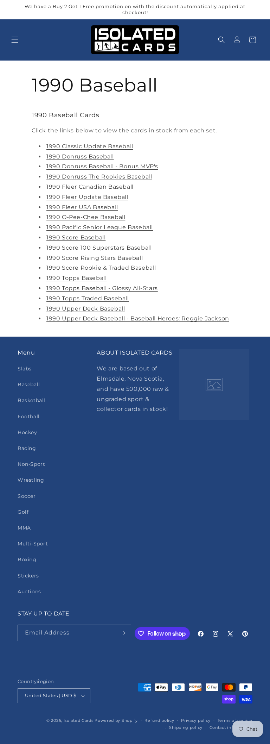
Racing (27, 448)
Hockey (27, 432)
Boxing (27, 559)
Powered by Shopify (116, 720)
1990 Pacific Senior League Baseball (99, 227)
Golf (23, 512)
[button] (14, 40)
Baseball (29, 384)
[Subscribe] (123, 633)
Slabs (25, 368)
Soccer (27, 496)
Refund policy (159, 720)
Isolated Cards (79, 720)
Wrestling (31, 480)
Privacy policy (196, 720)
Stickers (28, 576)
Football (29, 416)
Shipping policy (185, 727)
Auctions (29, 591)
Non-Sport (31, 464)
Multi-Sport (33, 543)
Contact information (231, 727)
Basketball (31, 400)
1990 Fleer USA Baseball (82, 207)
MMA (24, 528)
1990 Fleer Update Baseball (87, 197)
